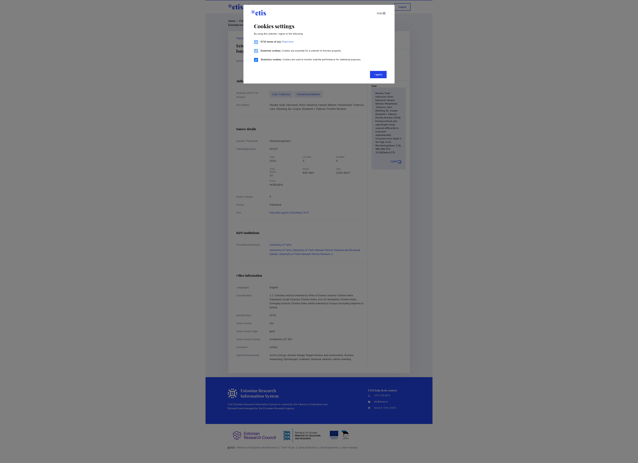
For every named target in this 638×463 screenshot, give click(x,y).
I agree (378, 74)
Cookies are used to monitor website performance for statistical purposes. (311, 59)
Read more (288, 41)
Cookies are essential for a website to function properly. (301, 50)
